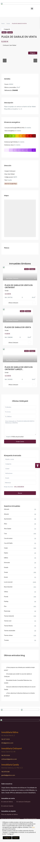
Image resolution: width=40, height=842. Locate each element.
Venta (4, 32)
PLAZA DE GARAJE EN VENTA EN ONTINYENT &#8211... (19, 368)
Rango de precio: (8, 486)
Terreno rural (7, 621)
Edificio (6, 557)
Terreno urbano (8, 635)
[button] (31, 8)
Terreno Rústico (8, 625)
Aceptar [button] (15, 837)
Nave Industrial (8, 587)
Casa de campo (8, 538)
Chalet (6, 548)
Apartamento (7, 519)
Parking (6, 601)
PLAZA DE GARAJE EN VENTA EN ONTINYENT (19, 286)
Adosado (6, 509)
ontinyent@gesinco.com (9, 759)
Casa (5, 533)
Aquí (33, 827)
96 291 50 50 (5, 755)
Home (3, 23)
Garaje (8, 23)
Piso (5, 606)
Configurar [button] (7, 837)
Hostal (6, 577)
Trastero (6, 640)
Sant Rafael (12, 45)
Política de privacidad (17, 436)
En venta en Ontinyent (23, 801)
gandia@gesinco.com (8, 775)
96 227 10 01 (5, 739)
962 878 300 (5, 771)
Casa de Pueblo (8, 543)
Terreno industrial (9, 616)
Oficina (6, 591)
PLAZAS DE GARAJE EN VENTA (18, 327)
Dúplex (6, 553)
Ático (5, 523)
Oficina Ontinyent (13, 302)
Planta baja (7, 611)
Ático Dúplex (7, 528)
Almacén (6, 514)
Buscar (20, 493)
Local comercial (8, 582)
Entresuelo (7, 562)
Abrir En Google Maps (11, 183)
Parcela (6, 596)
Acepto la (14, 436)
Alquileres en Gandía (30, 819)
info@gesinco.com (7, 743)
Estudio (6, 567)
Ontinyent (6, 45)
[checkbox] (4, 436)
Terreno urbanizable (9, 630)
